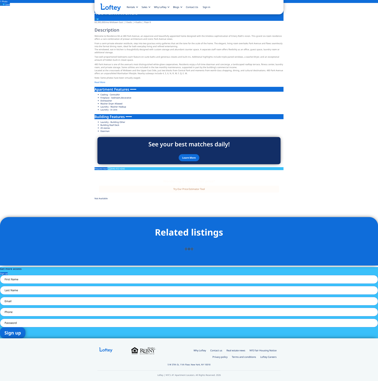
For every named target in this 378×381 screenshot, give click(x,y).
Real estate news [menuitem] (236, 350)
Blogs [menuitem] (176, 7)
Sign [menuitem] (206, 7)
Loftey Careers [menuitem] (268, 357)
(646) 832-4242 (118, 168)
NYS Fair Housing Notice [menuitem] (263, 350)
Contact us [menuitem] (216, 350)
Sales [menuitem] (144, 7)
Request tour (100, 168)
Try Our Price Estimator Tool (189, 189)
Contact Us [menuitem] (192, 7)
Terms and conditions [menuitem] (244, 357)
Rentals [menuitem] (131, 7)
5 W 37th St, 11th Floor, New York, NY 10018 (189, 364)
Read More (99, 82)
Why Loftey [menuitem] (160, 7)
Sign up (4, 273)
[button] (137, 7)
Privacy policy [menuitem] (220, 357)
